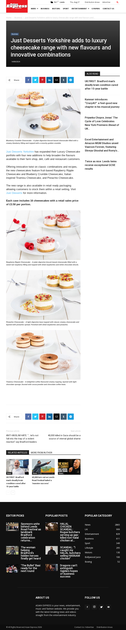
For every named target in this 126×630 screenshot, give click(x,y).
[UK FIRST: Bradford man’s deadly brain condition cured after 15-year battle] (17, 467)
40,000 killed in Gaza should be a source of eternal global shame (64, 437)
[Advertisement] (43, 394)
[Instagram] (94, 607)
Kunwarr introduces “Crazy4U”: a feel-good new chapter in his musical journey (102, 103)
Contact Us (108, 8)
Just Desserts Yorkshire (20, 151)
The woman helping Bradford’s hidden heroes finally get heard (31, 553)
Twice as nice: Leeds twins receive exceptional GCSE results (101, 165)
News (33, 8)
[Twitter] (101, 607)
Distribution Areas (92, 2)
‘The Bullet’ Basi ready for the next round (30, 568)
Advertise (106, 2)
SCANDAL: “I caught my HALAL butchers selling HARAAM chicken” (70, 553)
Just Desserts (14, 193)
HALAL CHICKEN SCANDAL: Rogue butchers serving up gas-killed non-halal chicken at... (70, 532)
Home (9, 17)
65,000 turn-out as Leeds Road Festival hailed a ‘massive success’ (43, 480)
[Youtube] (108, 607)
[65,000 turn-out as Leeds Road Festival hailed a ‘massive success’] (43, 467)
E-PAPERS (96, 8)
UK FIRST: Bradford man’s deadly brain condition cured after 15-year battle (101, 85)
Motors (56, 8)
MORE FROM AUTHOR (41, 452)
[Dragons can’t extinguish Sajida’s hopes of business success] (51, 567)
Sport (66, 8)
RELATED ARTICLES (17, 452)
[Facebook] (87, 607)
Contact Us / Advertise (84, 627)
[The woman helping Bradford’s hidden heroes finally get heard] (12, 550)
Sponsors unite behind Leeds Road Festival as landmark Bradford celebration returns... (31, 532)
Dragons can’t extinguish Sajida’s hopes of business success (69, 571)
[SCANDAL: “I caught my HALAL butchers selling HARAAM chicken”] (51, 550)
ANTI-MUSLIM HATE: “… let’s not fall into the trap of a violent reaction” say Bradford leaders (22, 438)
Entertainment (79, 8)
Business (45, 8)
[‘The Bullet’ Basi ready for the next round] (12, 568)
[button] (117, 2)
